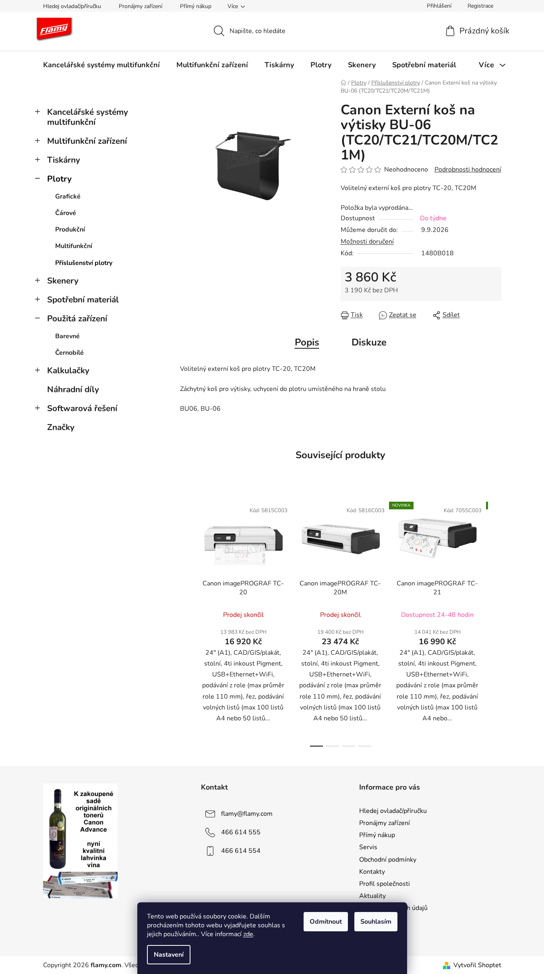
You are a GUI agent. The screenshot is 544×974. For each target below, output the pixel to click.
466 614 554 (241, 850)
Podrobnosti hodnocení (467, 169)
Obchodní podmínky (387, 859)
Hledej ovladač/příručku (72, 6)
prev (186, 622)
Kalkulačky (68, 370)
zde (248, 934)
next (494, 622)
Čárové (65, 213)
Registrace (480, 6)
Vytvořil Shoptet (477, 965)
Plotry (59, 178)
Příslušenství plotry (83, 262)
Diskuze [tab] (369, 342)
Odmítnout (326, 921)
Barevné (67, 336)
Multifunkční (73, 246)
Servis (368, 847)
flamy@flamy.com (247, 813)
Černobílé (69, 352)
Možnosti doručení (367, 241)
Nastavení (169, 954)
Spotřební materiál (83, 299)
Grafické (68, 196)
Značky (60, 427)
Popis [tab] (307, 342)
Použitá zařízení (77, 318)
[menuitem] (101, 65)
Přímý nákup (195, 6)
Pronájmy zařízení (140, 6)
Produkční (70, 229)
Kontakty (372, 871)
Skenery (63, 280)
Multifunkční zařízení (87, 141)
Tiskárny (63, 159)
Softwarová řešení (82, 408)
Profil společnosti (384, 883)
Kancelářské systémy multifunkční (87, 117)
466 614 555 (241, 832)
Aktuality (372, 895)
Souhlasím (375, 921)
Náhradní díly (73, 389)
